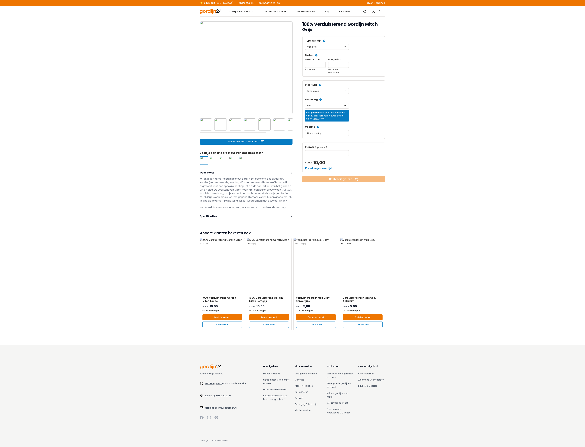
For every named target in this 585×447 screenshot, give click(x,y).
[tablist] (246, 124)
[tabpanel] (246, 67)
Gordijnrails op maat (275, 11)
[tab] (206, 124)
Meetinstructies (271, 373)
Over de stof (208, 172)
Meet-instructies (305, 11)
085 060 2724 (223, 395)
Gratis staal (222, 324)
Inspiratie (344, 11)
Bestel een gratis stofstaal (243, 141)
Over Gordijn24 (376, 3)
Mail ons (209, 407)
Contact (299, 379)
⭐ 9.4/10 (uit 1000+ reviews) (217, 3)
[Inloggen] (373, 12)
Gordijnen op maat (239, 11)
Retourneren (301, 391)
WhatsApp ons (213, 383)
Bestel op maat (222, 317)
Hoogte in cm (335, 59)
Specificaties (208, 216)
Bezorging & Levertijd (306, 404)
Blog (327, 11)
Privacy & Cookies (367, 385)
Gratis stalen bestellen (275, 389)
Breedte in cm (312, 59)
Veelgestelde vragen (306, 373)
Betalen (299, 398)
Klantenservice (303, 410)
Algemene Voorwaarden (371, 379)
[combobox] (327, 47)
